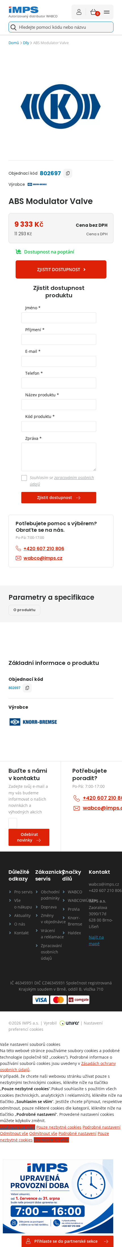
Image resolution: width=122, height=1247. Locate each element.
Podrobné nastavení (102, 1127)
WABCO (75, 891)
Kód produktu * (40, 416)
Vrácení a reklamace (50, 933)
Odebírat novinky (27, 837)
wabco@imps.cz (104, 884)
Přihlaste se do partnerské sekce (66, 1241)
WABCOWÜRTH (77, 900)
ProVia (74, 909)
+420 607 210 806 (105, 890)
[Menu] (106, 12)
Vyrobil (51, 1023)
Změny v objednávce (50, 918)
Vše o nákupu (23, 903)
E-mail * (33, 351)
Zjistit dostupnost (54, 497)
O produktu (24, 609)
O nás (19, 924)
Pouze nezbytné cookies (58, 1127)
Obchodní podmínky (50, 895)
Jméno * (33, 307)
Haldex (74, 932)
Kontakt (21, 932)
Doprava (49, 907)
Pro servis (23, 891)
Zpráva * (33, 438)
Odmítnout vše (14, 1133)
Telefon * (34, 373)
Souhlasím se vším (17, 1127)
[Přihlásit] (79, 12)
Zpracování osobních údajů (50, 952)
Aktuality (22, 915)
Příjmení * (35, 329)
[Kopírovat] (67, 173)
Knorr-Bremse (75, 921)
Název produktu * (42, 394)
